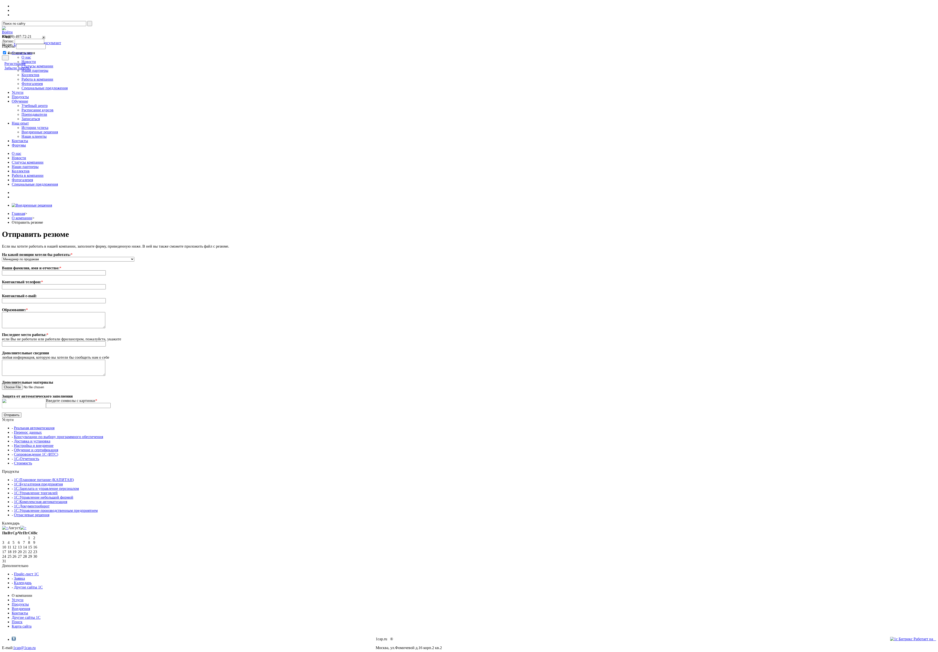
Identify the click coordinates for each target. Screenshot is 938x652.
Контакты (20, 613)
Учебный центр (34, 106)
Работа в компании (37, 79)
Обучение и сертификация (36, 450)
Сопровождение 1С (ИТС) (36, 454)
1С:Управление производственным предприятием (56, 510)
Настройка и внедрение (33, 445)
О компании (22, 218)
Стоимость (23, 463)
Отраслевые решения (31, 515)
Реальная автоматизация (34, 428)
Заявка (19, 578)
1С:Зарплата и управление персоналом (46, 488)
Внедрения (21, 609)
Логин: (8, 41)
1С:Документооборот (32, 506)
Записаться (30, 119)
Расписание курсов (37, 110)
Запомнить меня (21, 53)
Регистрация (14, 64)
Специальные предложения (44, 88)
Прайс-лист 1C (26, 574)
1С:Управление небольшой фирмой (43, 497)
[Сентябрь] (23, 528)
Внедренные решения (39, 132)
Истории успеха (34, 128)
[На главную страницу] (4, 29)
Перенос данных (28, 432)
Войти (7, 32)
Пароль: (8, 46)
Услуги (17, 600)
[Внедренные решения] (32, 205)
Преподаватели (34, 114)
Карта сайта (22, 626)
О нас (16, 153)
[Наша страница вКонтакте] (14, 639)
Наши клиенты (34, 136)
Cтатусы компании (27, 162)
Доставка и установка (32, 441)
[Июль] (5, 528)
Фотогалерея (32, 84)
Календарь (23, 583)
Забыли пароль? (17, 68)
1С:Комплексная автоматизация (40, 502)
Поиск (17, 622)
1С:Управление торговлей (36, 493)
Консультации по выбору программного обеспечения (58, 437)
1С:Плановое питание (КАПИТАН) (44, 480)
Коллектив (30, 75)
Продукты (20, 604)
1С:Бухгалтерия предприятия (38, 484)
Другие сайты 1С (28, 587)
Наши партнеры (25, 167)
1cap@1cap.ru (24, 648)
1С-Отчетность (26, 459)
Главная (18, 213)
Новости (19, 158)
